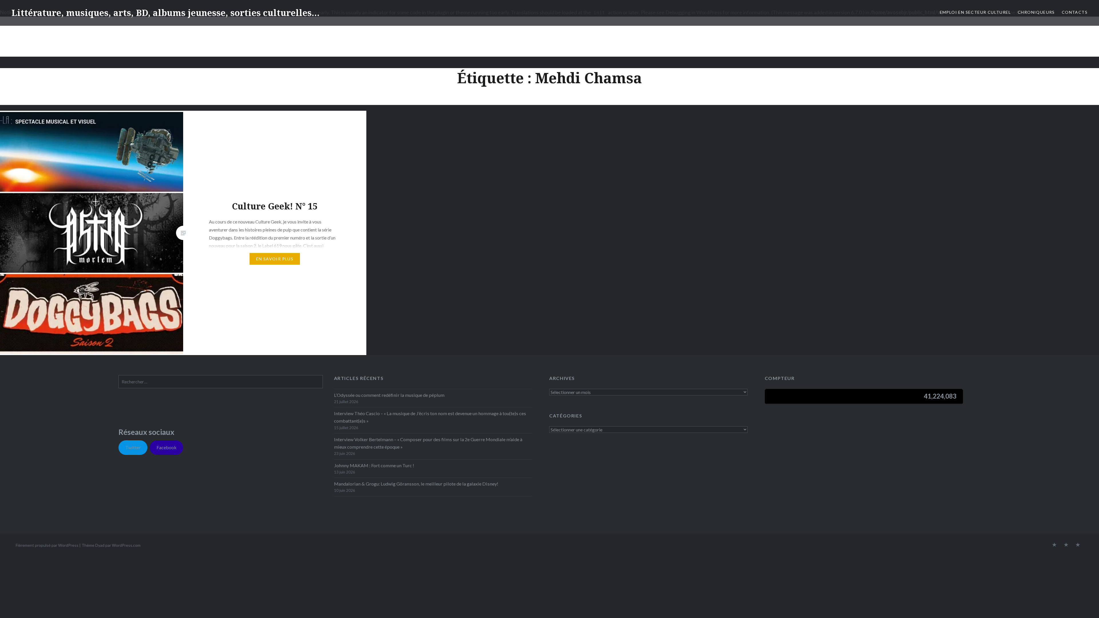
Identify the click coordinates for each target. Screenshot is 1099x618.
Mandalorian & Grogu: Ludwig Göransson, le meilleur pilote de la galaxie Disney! (416, 483)
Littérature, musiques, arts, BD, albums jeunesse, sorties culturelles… (165, 13)
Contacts (1075, 12)
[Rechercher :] (220, 381)
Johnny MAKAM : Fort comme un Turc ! (374, 465)
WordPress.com (126, 545)
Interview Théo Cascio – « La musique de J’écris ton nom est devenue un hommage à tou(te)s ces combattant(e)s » (430, 417)
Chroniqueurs (1036, 12)
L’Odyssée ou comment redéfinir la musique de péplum (389, 395)
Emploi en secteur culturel (975, 12)
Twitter (133, 447)
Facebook (167, 447)
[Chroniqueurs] (1066, 545)
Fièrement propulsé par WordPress (47, 545)
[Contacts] (1054, 545)
